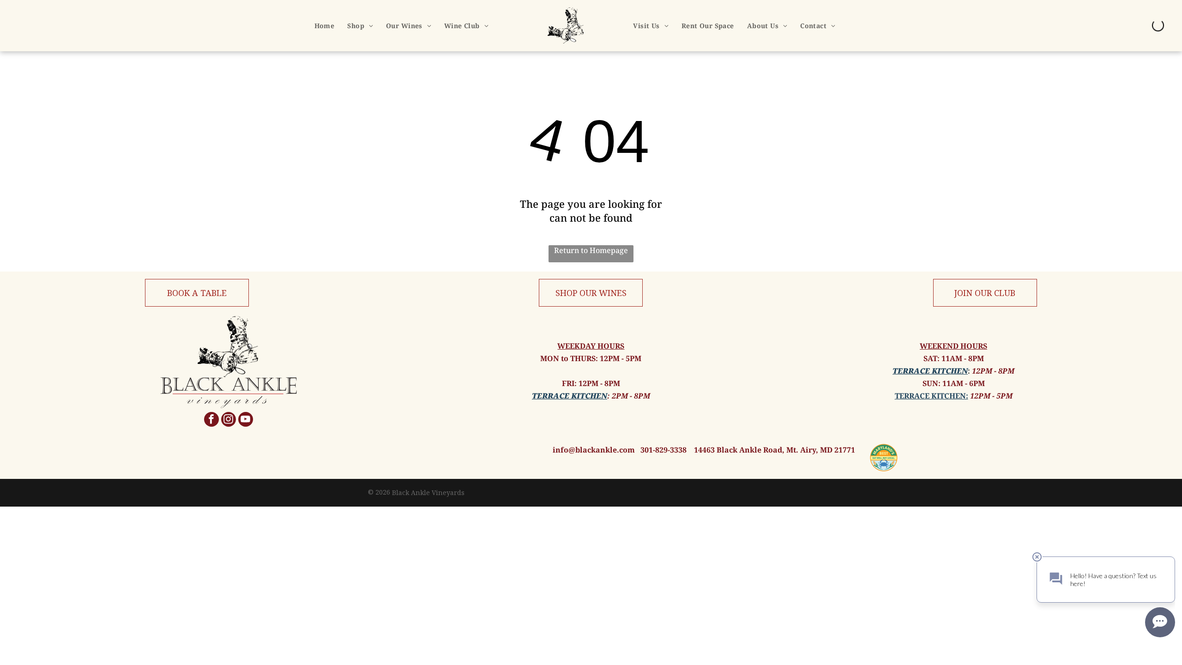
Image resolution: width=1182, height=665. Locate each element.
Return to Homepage (591, 250)
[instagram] (228, 420)
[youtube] (245, 420)
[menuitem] (324, 25)
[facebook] (211, 420)
